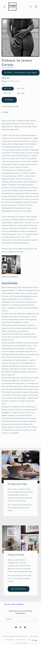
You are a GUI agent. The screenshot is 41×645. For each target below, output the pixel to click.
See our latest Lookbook (14, 604)
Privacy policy (9, 639)
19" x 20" (8, 89)
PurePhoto (11, 636)
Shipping (4, 81)
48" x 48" (21, 93)
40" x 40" (8, 93)
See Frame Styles (18, 589)
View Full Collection (10, 276)
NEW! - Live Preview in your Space (22, 72)
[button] (4, 6)
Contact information (21, 643)
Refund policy (34, 636)
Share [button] (6, 112)
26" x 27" (21, 89)
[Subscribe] (34, 619)
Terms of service (21, 639)
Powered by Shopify (21, 636)
